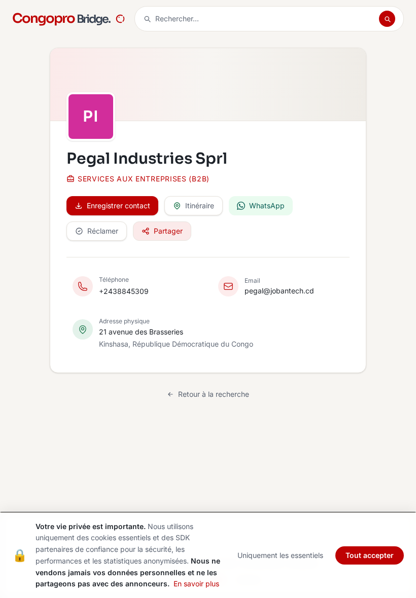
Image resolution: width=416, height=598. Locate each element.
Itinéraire (199, 205)
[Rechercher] (387, 19)
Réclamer (102, 231)
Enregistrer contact (118, 205)
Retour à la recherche (213, 394)
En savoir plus (196, 583)
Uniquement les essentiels (280, 555)
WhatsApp (267, 205)
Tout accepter (369, 555)
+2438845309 (124, 291)
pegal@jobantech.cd (279, 290)
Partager (168, 231)
